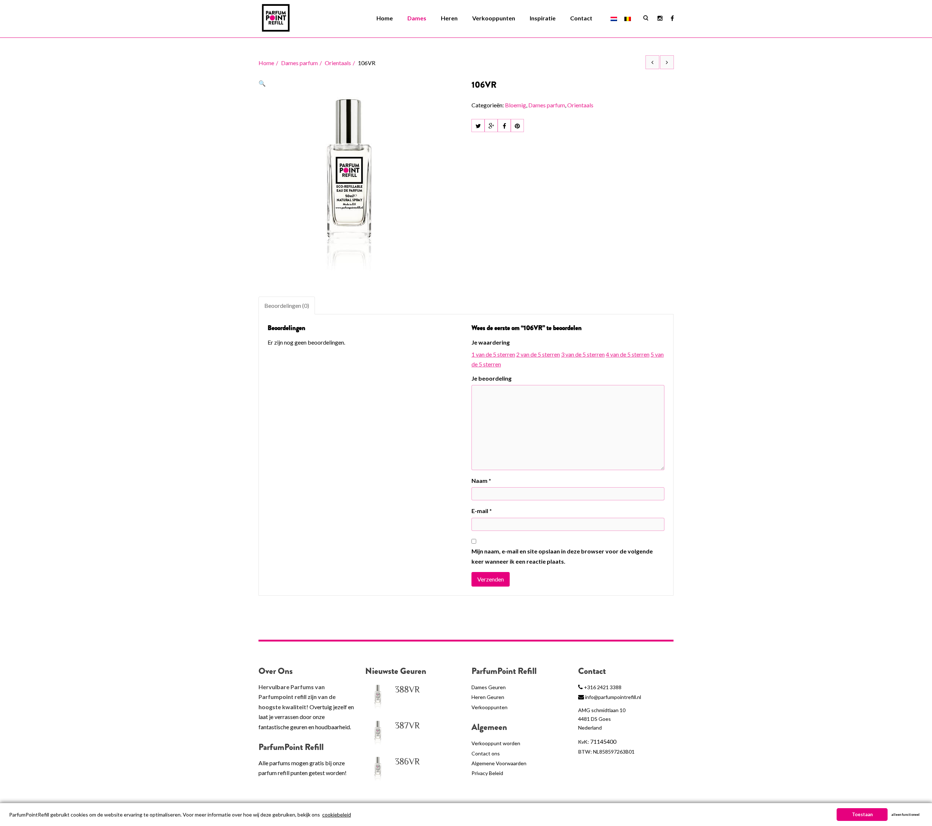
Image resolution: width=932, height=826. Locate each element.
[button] (262, 83)
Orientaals (338, 62)
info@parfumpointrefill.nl (613, 697)
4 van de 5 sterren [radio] (627, 354)
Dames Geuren (488, 687)
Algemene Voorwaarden (498, 763)
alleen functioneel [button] (905, 815)
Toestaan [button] (862, 814)
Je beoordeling (491, 378)
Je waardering (490, 342)
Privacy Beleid (487, 773)
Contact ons (485, 753)
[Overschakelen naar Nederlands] (614, 18)
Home (384, 18)
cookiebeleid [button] (336, 814)
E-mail (481, 510)
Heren (449, 18)
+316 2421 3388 (602, 687)
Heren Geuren (487, 697)
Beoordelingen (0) (286, 305)
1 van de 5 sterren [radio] (493, 354)
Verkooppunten (493, 18)
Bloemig (515, 105)
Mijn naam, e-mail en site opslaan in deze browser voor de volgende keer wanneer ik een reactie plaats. (562, 556)
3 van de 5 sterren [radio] (583, 354)
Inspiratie (543, 18)
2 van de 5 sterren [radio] (538, 354)
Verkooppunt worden (495, 743)
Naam (481, 480)
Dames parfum (299, 62)
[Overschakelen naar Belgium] (628, 18)
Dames (416, 18)
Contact (581, 18)
